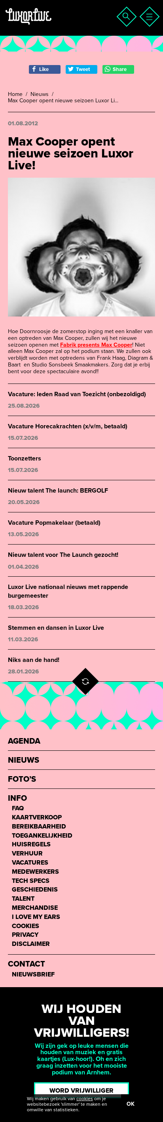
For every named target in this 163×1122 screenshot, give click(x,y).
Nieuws (39, 94)
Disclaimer (31, 944)
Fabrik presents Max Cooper (96, 344)
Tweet (83, 69)
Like (44, 69)
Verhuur (27, 853)
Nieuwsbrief (33, 974)
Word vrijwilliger (81, 1091)
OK (131, 1104)
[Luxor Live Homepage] (54, 26)
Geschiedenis (35, 889)
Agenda (24, 741)
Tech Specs (30, 881)
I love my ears (36, 917)
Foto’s (22, 779)
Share (120, 69)
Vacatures (30, 862)
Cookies (25, 926)
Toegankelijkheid (42, 835)
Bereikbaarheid (39, 826)
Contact (26, 964)
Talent (23, 899)
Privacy (25, 935)
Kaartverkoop (37, 817)
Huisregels (31, 844)
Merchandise (35, 908)
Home (15, 94)
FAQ (18, 808)
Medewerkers (35, 872)
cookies (84, 1098)
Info (17, 798)
